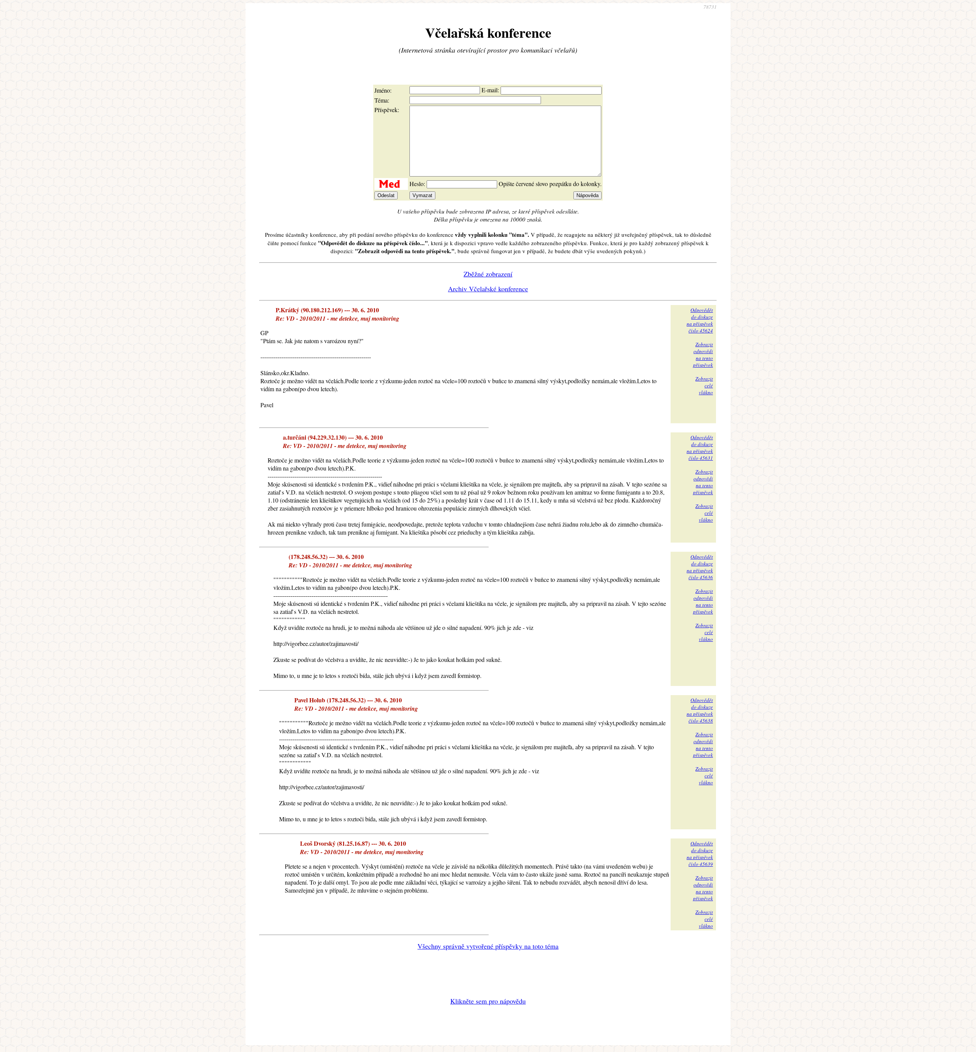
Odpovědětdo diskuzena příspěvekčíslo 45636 (700, 567)
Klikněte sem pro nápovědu (488, 1000)
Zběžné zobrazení (488, 273)
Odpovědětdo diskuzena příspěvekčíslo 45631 (700, 447)
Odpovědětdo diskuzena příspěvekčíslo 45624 (700, 320)
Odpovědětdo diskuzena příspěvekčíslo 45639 (700, 853)
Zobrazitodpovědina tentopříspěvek (703, 354)
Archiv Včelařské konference (488, 288)
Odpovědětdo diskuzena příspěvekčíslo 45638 (700, 710)
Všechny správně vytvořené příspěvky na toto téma (488, 946)
